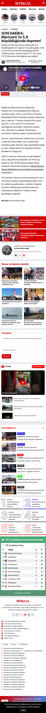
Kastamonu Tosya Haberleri (13, 689)
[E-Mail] (15, 255)
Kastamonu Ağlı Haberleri (12, 651)
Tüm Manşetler (9, 633)
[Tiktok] (29, 615)
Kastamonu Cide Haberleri (13, 660)
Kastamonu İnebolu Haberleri (14, 675)
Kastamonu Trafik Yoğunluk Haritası (16, 628)
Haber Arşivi (8, 638)
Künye (14, 644)
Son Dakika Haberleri (11, 636)
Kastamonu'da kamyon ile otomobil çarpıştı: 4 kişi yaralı (30, 459)
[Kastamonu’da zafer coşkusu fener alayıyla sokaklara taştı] (12, 273)
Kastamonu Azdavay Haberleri (14, 653)
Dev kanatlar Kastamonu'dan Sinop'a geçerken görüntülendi (33, 322)
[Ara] (43, 3)
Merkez (42, 9)
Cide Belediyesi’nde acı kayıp (38, 517)
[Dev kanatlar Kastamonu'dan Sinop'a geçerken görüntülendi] (34, 313)
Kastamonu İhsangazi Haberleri (14, 672)
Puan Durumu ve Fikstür (12, 631)
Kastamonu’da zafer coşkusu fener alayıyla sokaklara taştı (10, 282)
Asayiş (4, 9)
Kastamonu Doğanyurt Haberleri (15, 667)
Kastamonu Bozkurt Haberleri (14, 655)
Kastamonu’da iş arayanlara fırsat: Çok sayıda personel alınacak (38, 504)
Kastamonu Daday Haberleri (13, 663)
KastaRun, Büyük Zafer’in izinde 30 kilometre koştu (30, 480)
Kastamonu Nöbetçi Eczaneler (14, 621)
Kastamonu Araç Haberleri (33, 651)
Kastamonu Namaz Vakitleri (13, 626)
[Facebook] (13, 615)
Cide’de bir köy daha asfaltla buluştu (13, 504)
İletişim (6, 644)
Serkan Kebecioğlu (21, 248)
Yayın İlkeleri (23, 644)
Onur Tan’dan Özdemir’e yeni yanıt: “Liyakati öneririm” (30, 470)
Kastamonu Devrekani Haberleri (15, 665)
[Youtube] (23, 255)
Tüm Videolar (37, 366)
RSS (5, 701)
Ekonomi (32, 9)
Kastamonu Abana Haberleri (13, 648)
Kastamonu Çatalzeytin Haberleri (15, 658)
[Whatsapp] (32, 615)
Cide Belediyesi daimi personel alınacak (15, 517)
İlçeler (9, 499)
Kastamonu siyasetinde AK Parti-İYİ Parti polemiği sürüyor (30, 491)
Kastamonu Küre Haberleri (13, 677)
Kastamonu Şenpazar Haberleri (14, 682)
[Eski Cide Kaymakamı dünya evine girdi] (34, 294)
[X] (17, 615)
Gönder (6, 356)
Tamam (23, 710)
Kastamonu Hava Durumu (13, 624)
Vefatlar (35, 512)
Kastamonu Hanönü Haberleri (14, 670)
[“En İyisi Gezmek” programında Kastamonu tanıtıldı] (34, 273)
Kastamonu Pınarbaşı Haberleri (14, 679)
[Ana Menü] (2, 3)
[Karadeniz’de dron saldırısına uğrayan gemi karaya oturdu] (12, 313)
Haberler (4, 29)
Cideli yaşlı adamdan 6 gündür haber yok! (37, 530)
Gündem (13, 9)
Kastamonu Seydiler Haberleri (14, 684)
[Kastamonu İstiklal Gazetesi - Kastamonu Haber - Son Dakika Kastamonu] (23, 3)
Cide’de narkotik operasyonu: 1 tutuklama (14, 530)
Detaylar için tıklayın (23, 593)
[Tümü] (43, 428)
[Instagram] (19, 255)
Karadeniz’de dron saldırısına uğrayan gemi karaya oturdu (11, 322)
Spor (20, 476)
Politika (23, 9)
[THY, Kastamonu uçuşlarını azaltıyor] (12, 294)
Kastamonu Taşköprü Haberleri (14, 687)
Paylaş (6, 94)
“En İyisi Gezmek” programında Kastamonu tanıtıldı (33, 282)
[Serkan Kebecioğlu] (7, 250)
